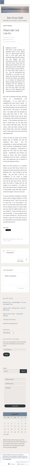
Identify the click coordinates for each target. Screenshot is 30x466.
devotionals (7, 25)
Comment (21, 288)
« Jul (4, 434)
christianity (12, 239)
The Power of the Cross (9, 319)
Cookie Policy (8, 459)
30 (21, 432)
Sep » (7, 434)
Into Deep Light (15, 17)
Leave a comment (10, 41)
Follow (6, 354)
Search (5, 368)
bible (6, 239)
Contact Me (15, 406)
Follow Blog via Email (11, 339)
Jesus (5, 240)
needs (9, 240)
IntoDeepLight (9, 39)
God (18, 239)
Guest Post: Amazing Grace (10, 323)
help (21, 239)
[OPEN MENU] (2, 2)
